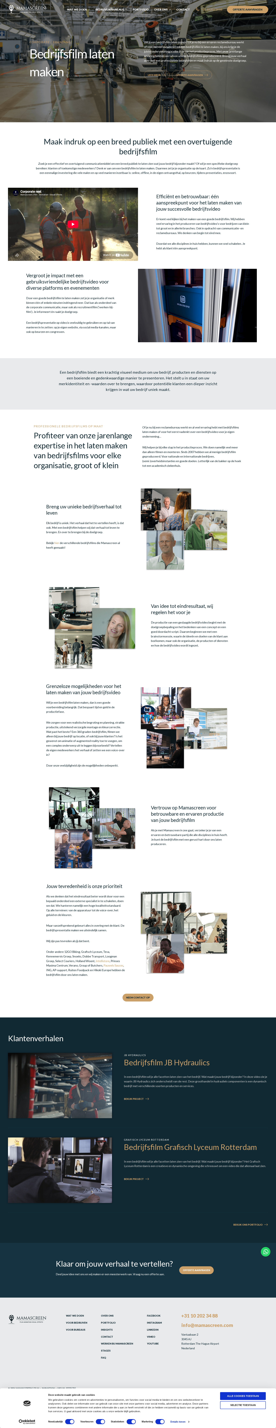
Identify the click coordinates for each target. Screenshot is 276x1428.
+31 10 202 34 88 (199, 1315)
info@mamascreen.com (207, 1325)
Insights (107, 1329)
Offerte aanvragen (189, 75)
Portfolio (108, 1322)
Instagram (154, 1322)
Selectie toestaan (243, 1405)
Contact (107, 1336)
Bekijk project (142, 1099)
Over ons (107, 1315)
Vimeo (151, 1336)
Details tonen (177, 1421)
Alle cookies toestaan (243, 1396)
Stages (106, 1350)
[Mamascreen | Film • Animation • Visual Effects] (27, 9)
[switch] (100, 1421)
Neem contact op (138, 997)
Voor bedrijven (76, 1322)
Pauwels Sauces (113, 965)
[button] (88, 9)
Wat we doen (75, 1315)
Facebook (154, 1315)
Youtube (153, 1343)
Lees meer (154, 75)
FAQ (103, 1357)
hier (57, 543)
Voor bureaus (75, 1329)
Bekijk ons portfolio (248, 1224)
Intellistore (103, 961)
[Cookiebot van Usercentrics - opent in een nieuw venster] (27, 1421)
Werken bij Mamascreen (117, 1343)
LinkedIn (152, 1329)
